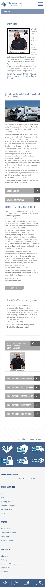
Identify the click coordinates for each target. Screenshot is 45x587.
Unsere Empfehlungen (9, 474)
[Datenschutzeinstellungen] (5, 582)
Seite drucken (21, 439)
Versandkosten (6, 509)
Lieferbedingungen (8, 505)
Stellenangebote (7, 540)
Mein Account (6, 529)
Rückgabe (4, 513)
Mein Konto (28, 585)
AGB (2, 498)
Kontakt (16, 585)
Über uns (4, 556)
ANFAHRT (13, 287)
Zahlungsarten (6, 501)
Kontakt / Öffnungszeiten (10, 564)
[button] (32, 343)
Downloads (5, 536)
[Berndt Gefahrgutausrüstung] (11, 5)
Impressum (5, 568)
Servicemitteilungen (8, 533)
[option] (22, 361)
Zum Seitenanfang (37, 439)
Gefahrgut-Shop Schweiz (27, 478)
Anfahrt (4, 560)
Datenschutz (5, 571)
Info (2, 494)
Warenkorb (39, 585)
